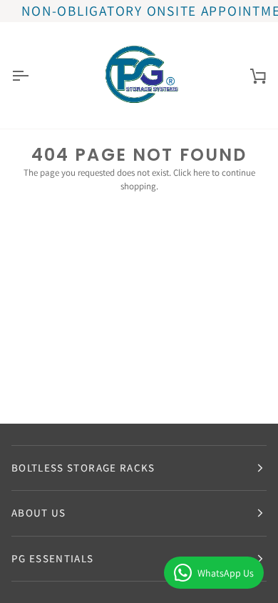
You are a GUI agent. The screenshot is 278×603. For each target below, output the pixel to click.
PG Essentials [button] (52, 558)
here (201, 172)
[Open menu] (32, 75)
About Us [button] (38, 512)
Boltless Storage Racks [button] (83, 467)
